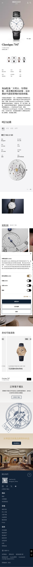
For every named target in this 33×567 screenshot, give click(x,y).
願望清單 (4, 538)
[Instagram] (3, 486)
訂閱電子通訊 (16, 397)
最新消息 (4, 509)
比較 (3, 543)
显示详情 (26, 296)
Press (3, 522)
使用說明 (4, 540)
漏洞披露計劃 (19, 554)
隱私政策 (11, 554)
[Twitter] (11, 486)
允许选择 (16, 306)
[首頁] (16, 2)
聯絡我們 (4, 533)
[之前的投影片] (27, 189)
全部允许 (16, 301)
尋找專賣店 (16, 443)
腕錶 (3, 496)
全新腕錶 (4, 499)
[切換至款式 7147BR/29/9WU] (9, 60)
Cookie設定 (22, 557)
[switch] (29, 281)
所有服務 (4, 530)
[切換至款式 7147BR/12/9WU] (19, 60)
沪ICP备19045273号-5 (8, 559)
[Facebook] (7, 486)
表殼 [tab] (7, 128)
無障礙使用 (5, 557)
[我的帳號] (27, 2)
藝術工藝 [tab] (13, 225)
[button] (31, 551)
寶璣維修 (4, 546)
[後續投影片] (30, 189)
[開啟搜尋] (30, 2)
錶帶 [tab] (16, 128)
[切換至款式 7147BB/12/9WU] (24, 60)
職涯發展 (4, 520)
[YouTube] (16, 486)
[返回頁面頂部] (29, 475)
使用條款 (4, 554)
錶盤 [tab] (11, 128)
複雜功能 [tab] (5, 225)
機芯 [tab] (3, 128)
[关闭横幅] (30, 253)
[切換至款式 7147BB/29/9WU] (14, 60)
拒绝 (16, 311)
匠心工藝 (4, 512)
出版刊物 (4, 514)
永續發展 (4, 517)
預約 (29, 379)
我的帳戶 (4, 535)
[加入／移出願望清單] (31, 555)
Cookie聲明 (13, 557)
